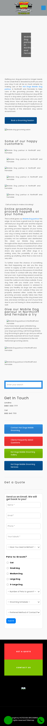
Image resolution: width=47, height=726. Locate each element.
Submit (11, 621)
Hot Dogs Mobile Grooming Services (23, 465)
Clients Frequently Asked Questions (22, 441)
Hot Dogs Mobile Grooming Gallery (23, 453)
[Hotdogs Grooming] (23, 7)
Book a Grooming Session (22, 120)
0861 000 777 (11, 406)
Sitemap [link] (30, 720)
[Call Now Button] (40, 720)
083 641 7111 (10, 413)
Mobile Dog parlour (31, 218)
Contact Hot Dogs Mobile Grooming (22, 429)
